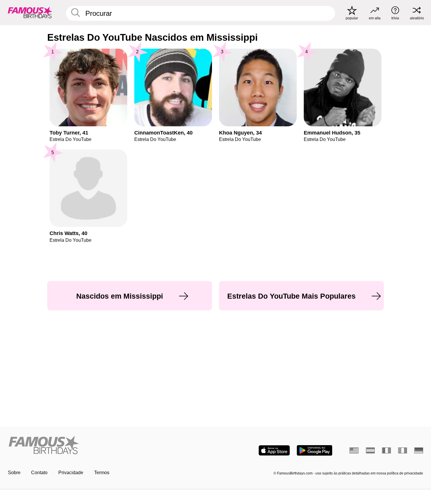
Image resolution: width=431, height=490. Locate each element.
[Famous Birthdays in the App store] (274, 450)
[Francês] (386, 450)
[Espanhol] (370, 450)
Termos (101, 472)
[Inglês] (354, 450)
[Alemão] (418, 450)
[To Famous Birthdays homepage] (30, 12)
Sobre (14, 472)
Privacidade (70, 472)
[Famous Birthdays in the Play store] (314, 450)
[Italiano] (402, 450)
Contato (39, 472)
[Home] (110, 445)
